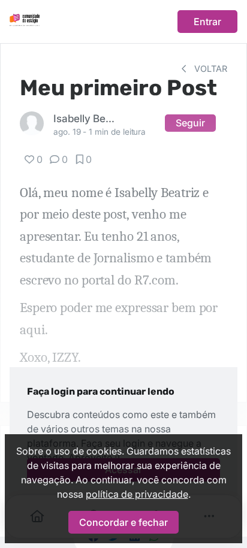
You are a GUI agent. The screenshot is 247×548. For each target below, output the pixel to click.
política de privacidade (137, 494)
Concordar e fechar (123, 522)
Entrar (207, 22)
